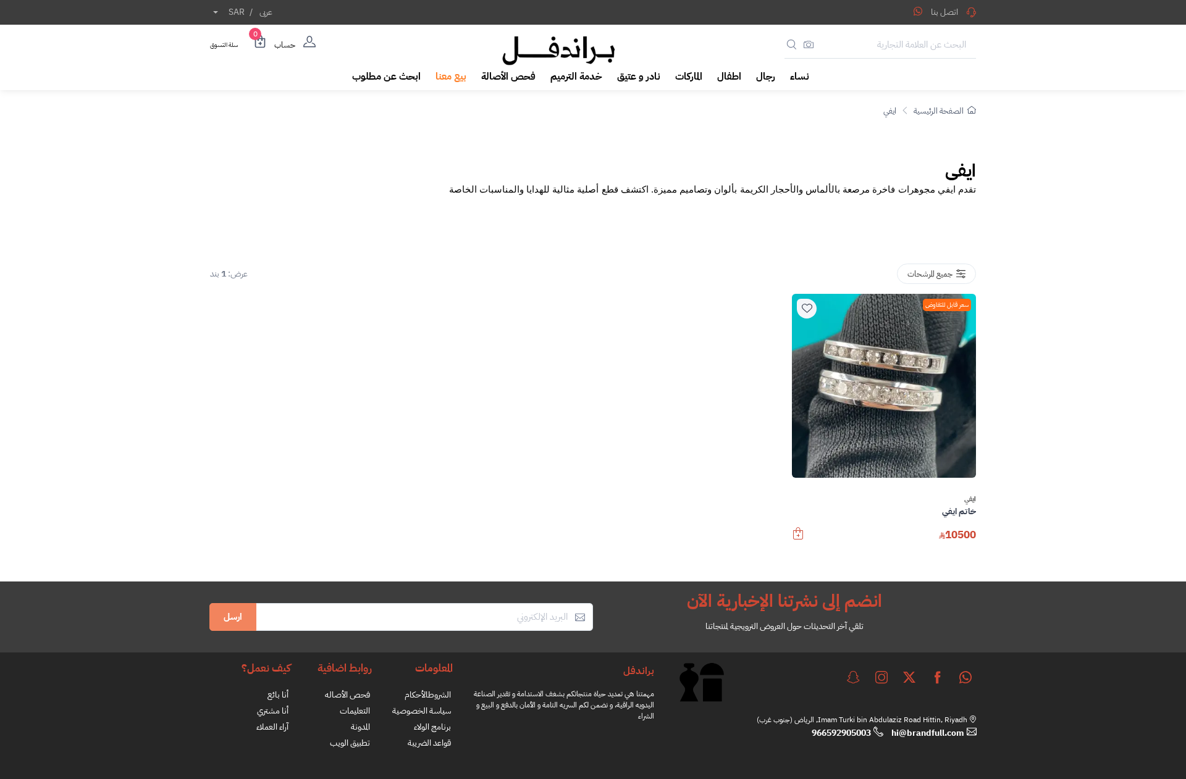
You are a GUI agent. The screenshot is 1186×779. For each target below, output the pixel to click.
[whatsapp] (965, 677)
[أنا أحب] (807, 309)
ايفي (889, 111)
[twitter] (909, 677)
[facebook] (938, 677)
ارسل (233, 616)
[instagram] (881, 677)
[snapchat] (853, 677)
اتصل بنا (944, 12)
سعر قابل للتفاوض (947, 304)
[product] (884, 386)
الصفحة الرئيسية (939, 111)
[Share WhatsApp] (918, 11)
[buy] (798, 539)
